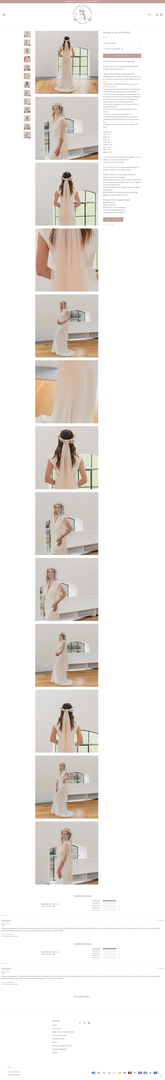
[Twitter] (110, 224)
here (123, 177)
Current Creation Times (60, 1035)
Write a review (113, 219)
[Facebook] (107, 224)
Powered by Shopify (14, 1074)
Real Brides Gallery (58, 1039)
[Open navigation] (4, 15)
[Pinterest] (112, 224)
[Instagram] (84, 1023)
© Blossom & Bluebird (13, 1072)
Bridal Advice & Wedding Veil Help (63, 1032)
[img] (6, 921)
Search (55, 1025)
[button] (96, 900)
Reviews (55, 1042)
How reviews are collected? (10, 936)
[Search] (157, 15)
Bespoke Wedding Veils (60, 1049)
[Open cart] (161, 15)
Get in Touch (56, 1028)
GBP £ (149, 14)
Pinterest (55, 1052)
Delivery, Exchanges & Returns (62, 1045)
